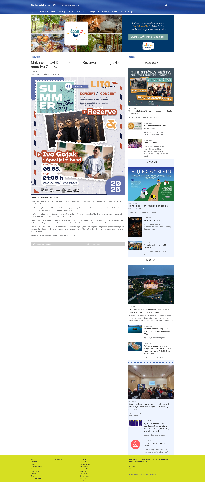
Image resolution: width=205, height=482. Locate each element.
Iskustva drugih (85, 481)
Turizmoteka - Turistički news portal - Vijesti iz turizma (55, 6)
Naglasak (83, 462)
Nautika (105, 11)
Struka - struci (84, 476)
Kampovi (80, 11)
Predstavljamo (84, 466)
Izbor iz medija (126, 11)
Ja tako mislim (84, 469)
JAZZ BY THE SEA (152, 220)
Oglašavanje (132, 469)
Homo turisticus (85, 464)
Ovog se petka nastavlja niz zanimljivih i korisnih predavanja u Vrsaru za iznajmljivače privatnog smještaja (148, 406)
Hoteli (53, 11)
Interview (83, 471)
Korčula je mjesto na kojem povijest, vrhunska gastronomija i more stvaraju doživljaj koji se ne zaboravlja (157, 349)
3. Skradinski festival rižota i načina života (155, 127)
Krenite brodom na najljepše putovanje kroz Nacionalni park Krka (157, 331)
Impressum (132, 466)
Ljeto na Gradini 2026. (153, 142)
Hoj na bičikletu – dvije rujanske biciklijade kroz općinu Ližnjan (148, 207)
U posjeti (151, 259)
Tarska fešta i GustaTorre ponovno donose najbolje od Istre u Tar (150, 112)
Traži (159, 5)
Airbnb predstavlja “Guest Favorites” (154, 444)
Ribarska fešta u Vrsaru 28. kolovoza (155, 246)
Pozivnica (151, 162)
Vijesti (33, 11)
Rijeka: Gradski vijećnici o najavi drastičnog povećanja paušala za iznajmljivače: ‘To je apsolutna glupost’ (157, 427)
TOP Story (83, 474)
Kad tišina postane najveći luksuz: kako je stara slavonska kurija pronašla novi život (148, 310)
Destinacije (43, 11)
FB (172, 5)
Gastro (114, 11)
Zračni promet (93, 11)
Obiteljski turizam (66, 11)
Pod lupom (83, 478)
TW (166, 5)
